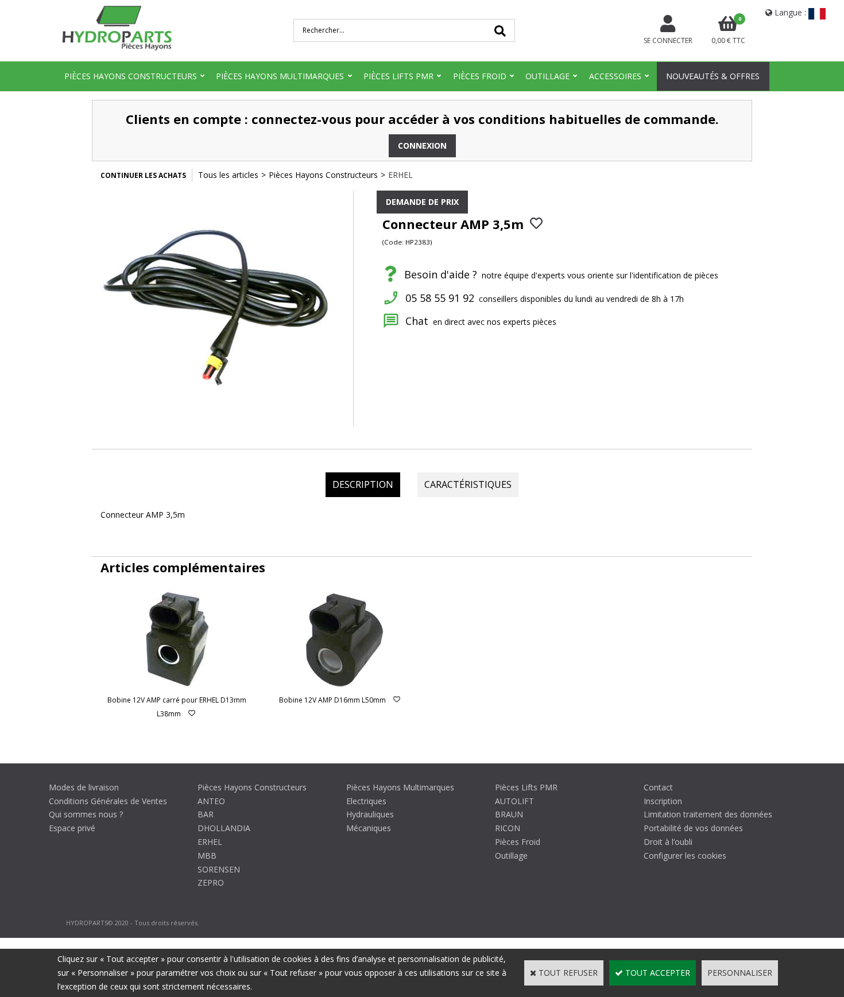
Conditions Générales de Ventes (108, 801)
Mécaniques (368, 828)
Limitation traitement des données (708, 814)
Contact (658, 787)
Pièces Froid (479, 76)
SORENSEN (219, 869)
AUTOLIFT (514, 801)
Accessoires (615, 76)
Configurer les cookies (685, 855)
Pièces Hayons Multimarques (280, 76)
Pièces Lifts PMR (398, 76)
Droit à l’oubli (668, 841)
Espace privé (72, 828)
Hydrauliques (370, 814)
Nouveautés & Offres (713, 76)
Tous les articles (228, 174)
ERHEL (400, 174)
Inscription (663, 801)
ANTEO (211, 801)
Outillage (547, 76)
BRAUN (509, 814)
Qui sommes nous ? (86, 814)
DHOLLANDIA (224, 828)
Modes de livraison (84, 787)
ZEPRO (211, 882)
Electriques (366, 801)
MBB (207, 855)
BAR (206, 814)
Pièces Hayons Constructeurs (130, 76)
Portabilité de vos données (693, 828)
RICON (507, 828)
